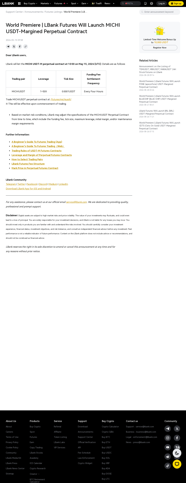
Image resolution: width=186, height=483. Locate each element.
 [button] (137, 3)
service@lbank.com (76, 202)
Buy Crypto (31, 3)
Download (83, 426)
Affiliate (57, 432)
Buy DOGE (107, 474)
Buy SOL (106, 458)
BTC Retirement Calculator (37, 480)
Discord (43, 184)
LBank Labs (59, 442)
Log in (162, 3)
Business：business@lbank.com (141, 432)
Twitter (21, 184)
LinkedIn (63, 184)
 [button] (123, 3)
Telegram (11, 184)
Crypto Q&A (107, 432)
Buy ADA (106, 468)
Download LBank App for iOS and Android (28, 188)
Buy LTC (106, 479)
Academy (34, 458)
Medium (53, 184)
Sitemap (10, 474)
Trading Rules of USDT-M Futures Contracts (36, 150)
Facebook (32, 184)
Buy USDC (106, 453)
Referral (57, 426)
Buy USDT (107, 447)
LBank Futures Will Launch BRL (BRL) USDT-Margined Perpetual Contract (156, 112)
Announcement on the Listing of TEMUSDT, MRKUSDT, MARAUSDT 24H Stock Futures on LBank (157, 69)
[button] (112, 3)
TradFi (99, 3)
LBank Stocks (36, 453)
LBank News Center (15, 468)
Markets (46, 3)
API (79, 447)
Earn (85, 3)
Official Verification (87, 442)
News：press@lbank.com (138, 442)
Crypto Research (38, 468)
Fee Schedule (84, 453)
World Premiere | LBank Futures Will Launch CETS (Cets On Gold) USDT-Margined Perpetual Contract (159, 126)
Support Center (14, 12)
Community (11, 453)
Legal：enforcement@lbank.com (141, 437)
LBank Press (11, 463)
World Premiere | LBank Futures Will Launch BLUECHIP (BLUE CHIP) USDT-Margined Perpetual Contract (159, 99)
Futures (61, 3)
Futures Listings (53, 12)
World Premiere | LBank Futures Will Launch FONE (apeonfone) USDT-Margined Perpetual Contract (159, 84)
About (9, 426)
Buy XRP (106, 463)
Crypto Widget (85, 463)
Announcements (34, 12)
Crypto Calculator (110, 426)
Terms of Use (12, 437)
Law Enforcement (86, 458)
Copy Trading (36, 447)
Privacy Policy (12, 442)
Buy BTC (106, 437)
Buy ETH (106, 442)
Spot (75, 3)
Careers (9, 432)
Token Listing (60, 437)
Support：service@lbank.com (140, 426)
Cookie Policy (12, 447)
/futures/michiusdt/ (61, 99)
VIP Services (59, 447)
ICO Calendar (36, 463)
